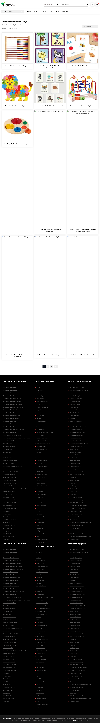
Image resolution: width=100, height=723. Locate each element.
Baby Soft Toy (6, 522)
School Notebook (41, 494)
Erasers (38, 519)
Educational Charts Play (76, 429)
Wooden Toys (40, 542)
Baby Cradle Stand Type (9, 474)
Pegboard (38, 393)
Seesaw (38, 424)
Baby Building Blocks (8, 534)
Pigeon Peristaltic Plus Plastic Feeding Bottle (15, 488)
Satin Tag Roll (40, 415)
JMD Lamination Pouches (43, 441)
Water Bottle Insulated (75, 452)
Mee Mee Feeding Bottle (9, 483)
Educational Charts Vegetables (11, 396)
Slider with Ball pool (41, 449)
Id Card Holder (40, 435)
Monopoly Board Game (76, 514)
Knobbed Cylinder (74, 486)
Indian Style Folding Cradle (10, 460)
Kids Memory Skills (41, 466)
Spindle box (39, 387)
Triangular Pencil (7, 452)
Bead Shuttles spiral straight (43, 401)
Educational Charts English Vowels (12, 415)
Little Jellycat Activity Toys (77, 387)
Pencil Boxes (39, 514)
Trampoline (39, 427)
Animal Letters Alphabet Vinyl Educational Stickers (16, 438)
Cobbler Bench (40, 398)
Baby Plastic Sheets (8, 528)
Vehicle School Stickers (9, 441)
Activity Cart (73, 531)
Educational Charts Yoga (9, 421)
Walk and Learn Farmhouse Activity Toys (80, 536)
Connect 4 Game (40, 477)
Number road (73, 488)
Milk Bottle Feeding (8, 486)
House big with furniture (76, 421)
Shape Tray (39, 412)
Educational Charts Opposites (11, 418)
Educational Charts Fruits (9, 387)
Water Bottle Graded (75, 480)
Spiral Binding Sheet (75, 463)
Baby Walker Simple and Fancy (11, 480)
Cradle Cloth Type (7, 458)
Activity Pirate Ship (75, 401)
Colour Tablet (73, 491)
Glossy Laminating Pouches (77, 472)
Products (43, 11)
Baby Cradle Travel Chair (9, 477)
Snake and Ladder (74, 539)
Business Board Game (75, 517)
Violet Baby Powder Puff (9, 508)
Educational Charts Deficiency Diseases (13, 429)
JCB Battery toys (74, 519)
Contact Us (65, 11)
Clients (52, 11)
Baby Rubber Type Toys (9, 525)
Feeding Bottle (7, 514)
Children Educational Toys (76, 525)
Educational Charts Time (9, 393)
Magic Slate (39, 491)
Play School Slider (41, 421)
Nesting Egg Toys (41, 534)
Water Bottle (73, 477)
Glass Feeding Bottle (8, 494)
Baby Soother (6, 511)
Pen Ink (38, 511)
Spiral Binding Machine (76, 511)
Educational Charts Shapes (77, 424)
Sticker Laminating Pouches (77, 474)
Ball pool (38, 452)
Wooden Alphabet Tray (42, 407)
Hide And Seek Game (42, 474)
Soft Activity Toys (74, 528)
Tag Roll (38, 418)
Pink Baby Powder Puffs (9, 500)
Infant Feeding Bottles (9, 497)
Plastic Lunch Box (74, 407)
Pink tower (72, 483)
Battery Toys (6, 531)
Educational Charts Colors (77, 438)
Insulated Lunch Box (75, 404)
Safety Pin (5, 517)
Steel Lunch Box (74, 410)
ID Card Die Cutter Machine (77, 503)
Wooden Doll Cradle (8, 463)
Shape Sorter (39, 410)
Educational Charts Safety (10, 412)
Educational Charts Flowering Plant (12, 398)
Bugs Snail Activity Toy (76, 393)
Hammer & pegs (40, 396)
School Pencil (40, 517)
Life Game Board (40, 480)
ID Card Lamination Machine (77, 534)
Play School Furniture (75, 458)
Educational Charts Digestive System (12, 404)
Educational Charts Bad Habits (11, 424)
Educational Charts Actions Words (79, 443)
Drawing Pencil (40, 503)
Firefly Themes (85, 720)
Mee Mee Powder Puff (9, 505)
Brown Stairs (39, 390)
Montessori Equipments (76, 497)
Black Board (39, 458)
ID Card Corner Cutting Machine (44, 432)
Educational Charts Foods (10, 390)
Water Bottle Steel (74, 449)
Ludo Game (39, 469)
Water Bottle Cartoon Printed (77, 446)
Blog (57, 11)
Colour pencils (40, 528)
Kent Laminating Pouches (43, 443)
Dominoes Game (40, 483)
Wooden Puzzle (40, 404)
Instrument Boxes (41, 505)
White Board (39, 455)
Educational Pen (7, 449)
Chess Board (6, 539)
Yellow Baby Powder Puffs (10, 503)
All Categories (8, 11)
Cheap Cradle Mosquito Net (10, 472)
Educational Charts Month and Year (12, 401)
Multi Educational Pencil (9, 455)
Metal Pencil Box (74, 418)
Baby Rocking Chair (8, 469)
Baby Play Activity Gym (76, 396)
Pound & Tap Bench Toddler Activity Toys (80, 522)
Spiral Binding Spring (75, 466)
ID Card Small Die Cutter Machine (78, 505)
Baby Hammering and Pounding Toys (79, 390)
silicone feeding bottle (9, 491)
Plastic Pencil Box (74, 415)
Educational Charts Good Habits (78, 427)
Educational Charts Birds (76, 441)
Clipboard (38, 525)
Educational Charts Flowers (10, 432)
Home (29, 11)
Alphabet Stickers (7, 443)
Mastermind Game (41, 488)
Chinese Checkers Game (42, 486)
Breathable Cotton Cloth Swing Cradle (13, 466)
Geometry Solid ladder (42, 539)
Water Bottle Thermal (75, 455)
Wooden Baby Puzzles (9, 536)
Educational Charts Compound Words (13, 407)
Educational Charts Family (10, 427)
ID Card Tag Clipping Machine (77, 508)
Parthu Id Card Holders (42, 438)
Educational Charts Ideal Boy (10, 410)
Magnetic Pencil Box (75, 412)
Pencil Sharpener (40, 522)
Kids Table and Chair (41, 460)
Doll (37, 536)
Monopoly (39, 463)
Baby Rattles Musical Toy (9, 519)
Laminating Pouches (41, 446)
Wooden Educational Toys (76, 500)
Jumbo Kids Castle (75, 460)
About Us (36, 11)
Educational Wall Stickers (9, 446)
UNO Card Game (40, 472)
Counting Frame (40, 500)
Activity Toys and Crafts (76, 398)
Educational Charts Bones (76, 435)
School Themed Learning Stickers (12, 435)
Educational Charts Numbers (77, 432)
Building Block (40, 429)
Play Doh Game (40, 497)
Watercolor (39, 508)
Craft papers (39, 531)
